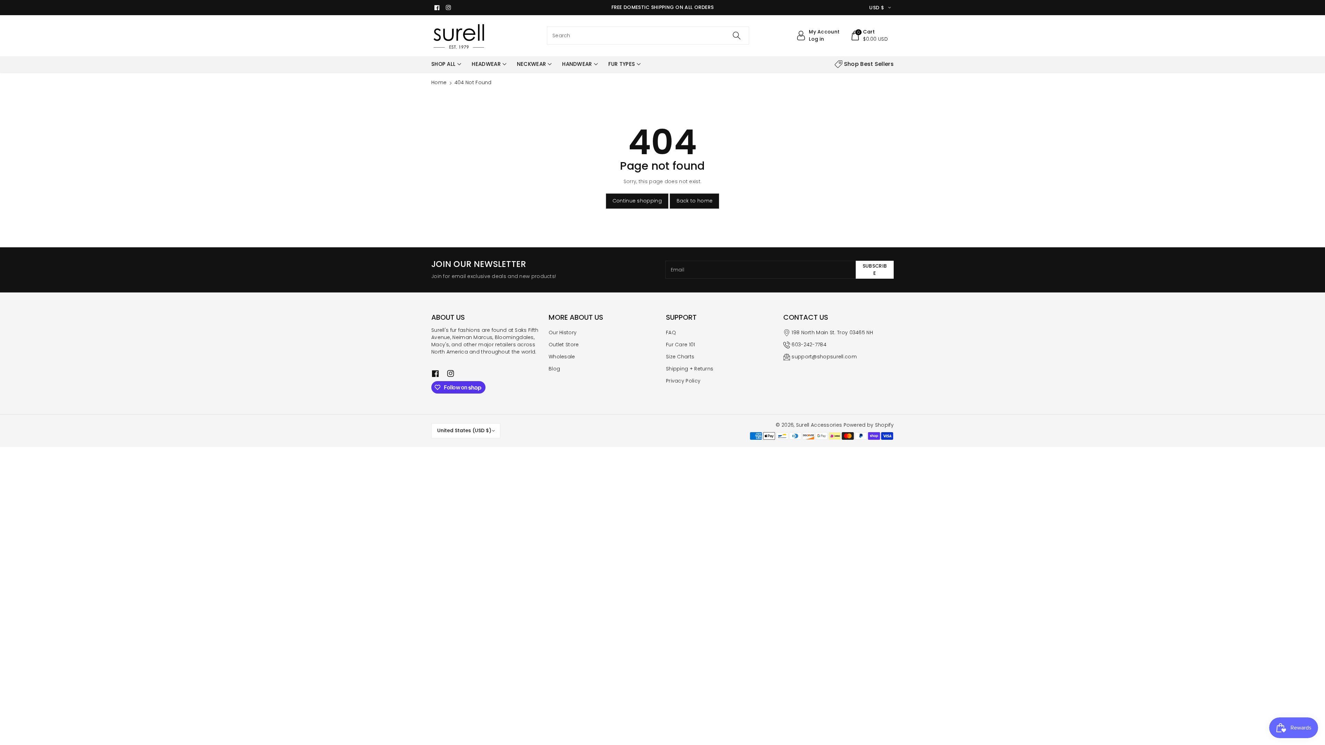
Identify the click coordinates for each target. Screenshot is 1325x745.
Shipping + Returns (689, 368)
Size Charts (680, 356)
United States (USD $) (464, 430)
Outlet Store (564, 344)
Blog (554, 368)
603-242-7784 (809, 344)
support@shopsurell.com (824, 356)
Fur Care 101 (680, 344)
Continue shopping (637, 200)
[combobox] (648, 35)
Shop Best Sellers (869, 64)
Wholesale (562, 356)
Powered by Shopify (869, 424)
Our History (563, 332)
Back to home (695, 200)
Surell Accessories (819, 424)
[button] (869, 35)
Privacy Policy (683, 380)
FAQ (671, 332)
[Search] (737, 35)
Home (438, 82)
